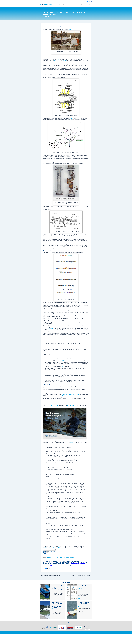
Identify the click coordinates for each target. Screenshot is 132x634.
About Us (65, 4)
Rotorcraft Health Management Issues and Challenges (67, 395)
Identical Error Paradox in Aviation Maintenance (84, 586)
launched (56, 405)
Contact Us (89, 4)
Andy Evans (76, 393)
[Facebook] (91, 1)
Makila (70, 118)
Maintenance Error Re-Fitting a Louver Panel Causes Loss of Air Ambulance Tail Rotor (57, 587)
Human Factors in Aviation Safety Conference (55, 547)
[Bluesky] (87, 1)
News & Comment (81, 4)
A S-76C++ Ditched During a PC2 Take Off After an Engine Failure (84, 604)
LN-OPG (73, 57)
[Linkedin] (85, 1)
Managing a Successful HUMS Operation (71, 394)
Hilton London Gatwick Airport (76, 556)
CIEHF (45, 547)
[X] (89, 1)
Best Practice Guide (71, 405)
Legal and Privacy (85, 632)
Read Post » (54, 597)
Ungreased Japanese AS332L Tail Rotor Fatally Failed (62, 542)
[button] (83, 1)
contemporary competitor (48, 328)
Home (60, 4)
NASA (53, 395)
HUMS (69, 29)
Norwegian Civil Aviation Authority (64, 360)
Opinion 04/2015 (50, 443)
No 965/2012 (72, 442)
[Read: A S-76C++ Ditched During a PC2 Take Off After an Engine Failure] (72, 610)
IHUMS (64, 62)
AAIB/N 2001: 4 (57, 60)
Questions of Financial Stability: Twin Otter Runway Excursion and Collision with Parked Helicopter (57, 605)
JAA (62, 366)
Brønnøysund (84, 57)
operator (64, 60)
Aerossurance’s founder (69, 393)
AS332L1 (66, 57)
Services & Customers (72, 4)
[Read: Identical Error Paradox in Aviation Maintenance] (72, 592)
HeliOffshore (51, 405)
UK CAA (84, 393)
